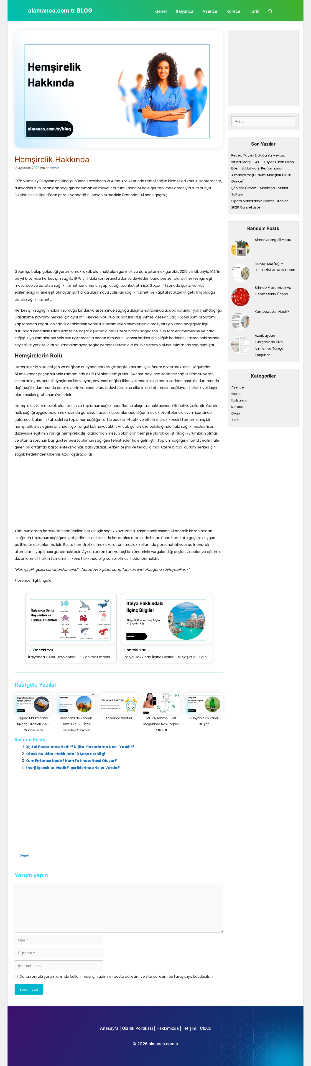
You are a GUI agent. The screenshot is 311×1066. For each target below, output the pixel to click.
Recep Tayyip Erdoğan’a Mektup (258, 155)
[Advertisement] (119, 234)
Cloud (205, 1028)
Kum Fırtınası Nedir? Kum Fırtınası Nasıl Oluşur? (71, 760)
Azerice (209, 11)
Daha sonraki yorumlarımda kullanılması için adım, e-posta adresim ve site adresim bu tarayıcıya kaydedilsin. (116, 976)
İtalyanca (184, 11)
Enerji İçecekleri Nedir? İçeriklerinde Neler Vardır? (72, 767)
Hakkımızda (167, 1028)
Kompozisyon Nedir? (272, 311)
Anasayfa (109, 1028)
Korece (233, 11)
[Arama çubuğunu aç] (270, 11)
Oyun (235, 413)
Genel (161, 11)
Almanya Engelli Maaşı (273, 239)
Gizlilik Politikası (137, 1028)
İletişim (189, 1028)
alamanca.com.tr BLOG (60, 10)
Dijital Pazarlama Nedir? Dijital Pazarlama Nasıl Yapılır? (79, 746)
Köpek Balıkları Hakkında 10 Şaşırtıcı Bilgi (65, 753)
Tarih (254, 11)
